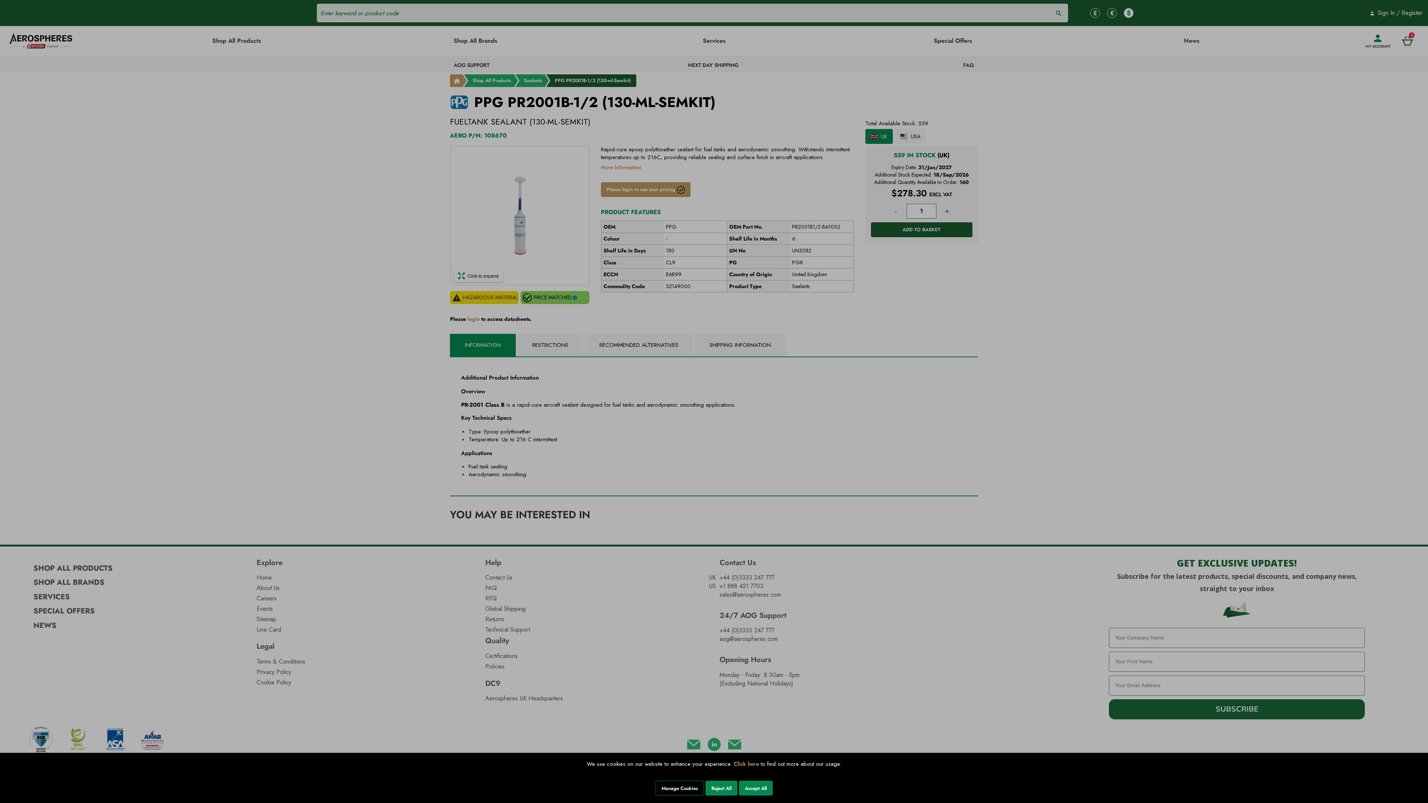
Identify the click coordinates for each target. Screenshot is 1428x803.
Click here (746, 764)
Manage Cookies (680, 788)
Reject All (721, 788)
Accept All (756, 788)
